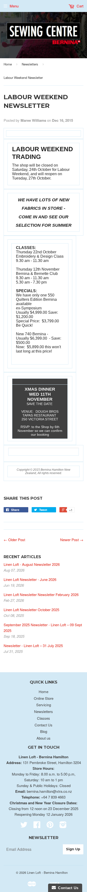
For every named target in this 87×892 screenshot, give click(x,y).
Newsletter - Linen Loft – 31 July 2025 (33, 645)
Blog (43, 731)
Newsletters (30, 64)
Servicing (43, 704)
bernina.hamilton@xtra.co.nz (49, 791)
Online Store (43, 698)
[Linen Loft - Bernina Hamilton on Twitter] (24, 825)
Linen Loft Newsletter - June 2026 (30, 579)
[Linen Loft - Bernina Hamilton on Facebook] (37, 825)
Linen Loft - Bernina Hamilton (47, 872)
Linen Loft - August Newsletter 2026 (32, 564)
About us (43, 738)
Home (8, 64)
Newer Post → (71, 539)
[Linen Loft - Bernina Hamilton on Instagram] (63, 825)
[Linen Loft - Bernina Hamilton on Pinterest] (50, 825)
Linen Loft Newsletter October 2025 (31, 609)
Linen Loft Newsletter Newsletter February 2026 (41, 594)
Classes (43, 718)
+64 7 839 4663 (53, 796)
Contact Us (43, 724)
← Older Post (14, 539)
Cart (79, 5)
